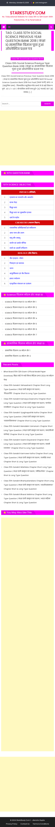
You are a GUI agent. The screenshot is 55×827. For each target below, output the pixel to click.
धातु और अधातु (15, 238)
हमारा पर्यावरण (15, 278)
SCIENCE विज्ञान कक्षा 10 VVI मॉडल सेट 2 (21, 307)
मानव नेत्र (14, 202)
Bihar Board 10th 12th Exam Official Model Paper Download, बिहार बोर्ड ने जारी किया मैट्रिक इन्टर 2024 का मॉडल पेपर (29, 375)
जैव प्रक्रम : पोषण (17, 258)
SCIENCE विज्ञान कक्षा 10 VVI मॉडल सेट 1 (20, 302)
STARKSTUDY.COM (27, 13)
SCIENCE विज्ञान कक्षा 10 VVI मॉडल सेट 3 (21, 313)
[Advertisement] (27, 138)
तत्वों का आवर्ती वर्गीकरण (19, 248)
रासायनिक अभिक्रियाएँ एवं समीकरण (23, 228)
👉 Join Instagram (40, 3)
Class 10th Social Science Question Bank (27, 59)
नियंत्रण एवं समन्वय (17, 263)
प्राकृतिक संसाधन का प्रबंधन (21, 283)
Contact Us (25, 824)
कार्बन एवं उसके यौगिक (18, 243)
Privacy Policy (11, 824)
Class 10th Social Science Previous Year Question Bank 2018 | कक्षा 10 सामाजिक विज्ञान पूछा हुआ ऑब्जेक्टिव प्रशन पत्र (27, 66)
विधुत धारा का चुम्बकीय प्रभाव (20, 212)
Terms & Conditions (41, 824)
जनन (12, 268)
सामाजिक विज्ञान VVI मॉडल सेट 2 (18, 356)
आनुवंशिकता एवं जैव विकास (20, 273)
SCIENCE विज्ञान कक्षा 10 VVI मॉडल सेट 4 (21, 318)
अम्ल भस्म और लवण (17, 233)
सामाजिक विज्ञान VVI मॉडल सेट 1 (17, 350)
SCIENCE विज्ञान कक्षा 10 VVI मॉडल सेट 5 (21, 324)
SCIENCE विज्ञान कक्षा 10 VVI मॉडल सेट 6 (21, 329)
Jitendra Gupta (38, 820)
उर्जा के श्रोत (14, 217)
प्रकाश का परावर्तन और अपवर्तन (22, 197)
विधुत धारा (14, 207)
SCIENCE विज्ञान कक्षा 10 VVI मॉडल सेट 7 (21, 334)
